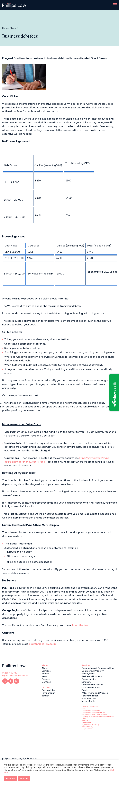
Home (5, 27)
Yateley (45, 695)
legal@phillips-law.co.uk (42, 644)
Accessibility (87, 723)
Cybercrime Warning (90, 725)
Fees (13, 27)
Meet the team (81, 625)
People (45, 673)
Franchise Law (89, 698)
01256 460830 (9, 672)
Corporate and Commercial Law (98, 667)
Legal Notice (87, 729)
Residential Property (92, 676)
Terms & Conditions (90, 706)
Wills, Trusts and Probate (95, 692)
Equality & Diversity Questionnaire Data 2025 (98, 717)
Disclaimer (86, 721)
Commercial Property (93, 670)
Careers (46, 678)
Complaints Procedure (91, 710)
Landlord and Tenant (92, 684)
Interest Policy (87, 727)
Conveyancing (89, 678)
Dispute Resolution (91, 687)
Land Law (86, 681)
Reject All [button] (24, 778)
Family (85, 689)
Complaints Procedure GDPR (93, 712)
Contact (46, 681)
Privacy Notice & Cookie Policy (94, 714)
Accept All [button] (11, 778)
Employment (88, 673)
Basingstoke (48, 689)
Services (46, 670)
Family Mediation (90, 695)
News (44, 676)
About (45, 667)
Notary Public (88, 701)
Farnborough (48, 692)
